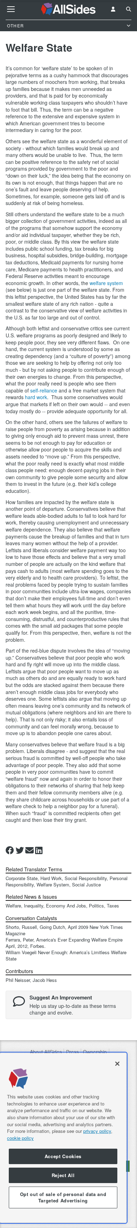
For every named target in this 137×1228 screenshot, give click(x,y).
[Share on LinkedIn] (39, 850)
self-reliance (43, 390)
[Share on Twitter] (19, 850)
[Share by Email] (29, 850)
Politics (96, 905)
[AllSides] (68, 9)
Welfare (13, 905)
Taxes (113, 905)
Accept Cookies (63, 1156)
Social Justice (86, 884)
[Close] (117, 1063)
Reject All (63, 1175)
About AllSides (46, 1052)
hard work (36, 397)
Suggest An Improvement (61, 997)
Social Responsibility (86, 878)
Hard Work (51, 878)
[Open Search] (128, 9)
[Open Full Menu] (11, 9)
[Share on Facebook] (10, 850)
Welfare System (53, 884)
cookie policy (20, 1138)
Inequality (33, 905)
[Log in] (113, 9)
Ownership (95, 1052)
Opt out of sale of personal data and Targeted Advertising (63, 1197)
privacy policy (97, 1131)
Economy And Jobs (66, 905)
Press (72, 1052)
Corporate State (22, 878)
